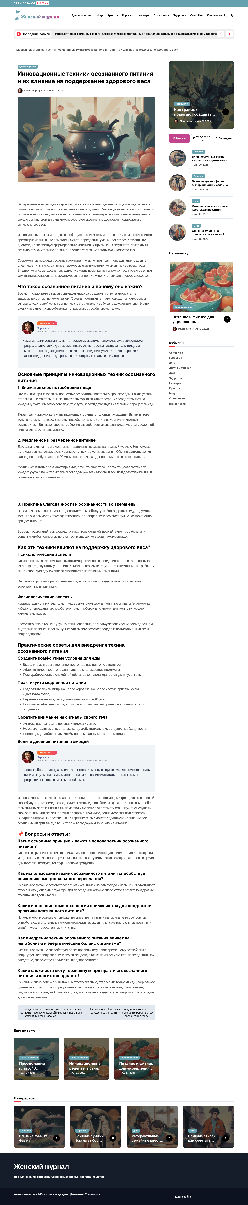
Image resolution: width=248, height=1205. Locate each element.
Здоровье (179, 15)
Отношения (214, 15)
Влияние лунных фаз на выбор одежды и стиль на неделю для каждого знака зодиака (210, 186)
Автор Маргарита (34, 90)
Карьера (144, 15)
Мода (99, 15)
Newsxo (76, 1194)
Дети (196, 201)
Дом (172, 373)
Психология (161, 15)
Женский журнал (41, 1166)
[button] (229, 34)
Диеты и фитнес (82, 15)
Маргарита (186, 121)
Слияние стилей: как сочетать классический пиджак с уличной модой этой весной (209, 236)
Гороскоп (128, 15)
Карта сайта (183, 1196)
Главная (21, 49)
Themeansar (92, 1194)
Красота (112, 15)
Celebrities (196, 15)
